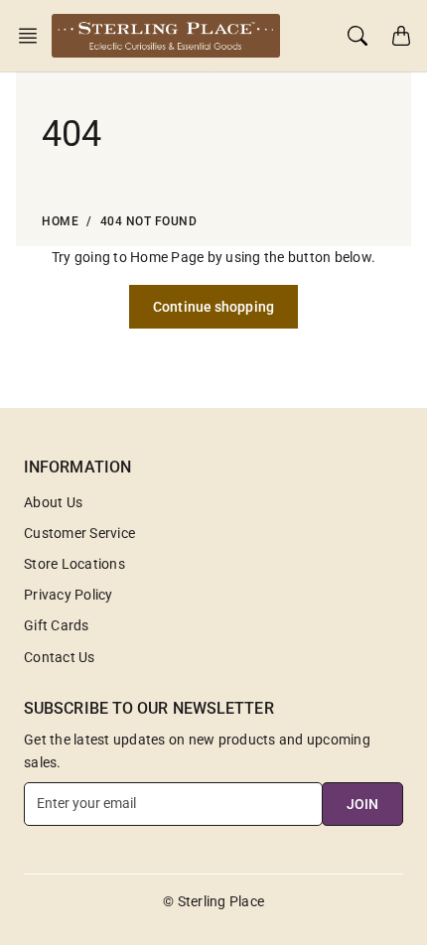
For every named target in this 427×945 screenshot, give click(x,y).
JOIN (362, 804)
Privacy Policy (68, 595)
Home (60, 221)
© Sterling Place (213, 901)
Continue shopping (213, 307)
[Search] (357, 36)
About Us (53, 502)
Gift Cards (56, 625)
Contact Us (59, 657)
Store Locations (74, 564)
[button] (34, 36)
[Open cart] (401, 36)
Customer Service (79, 533)
